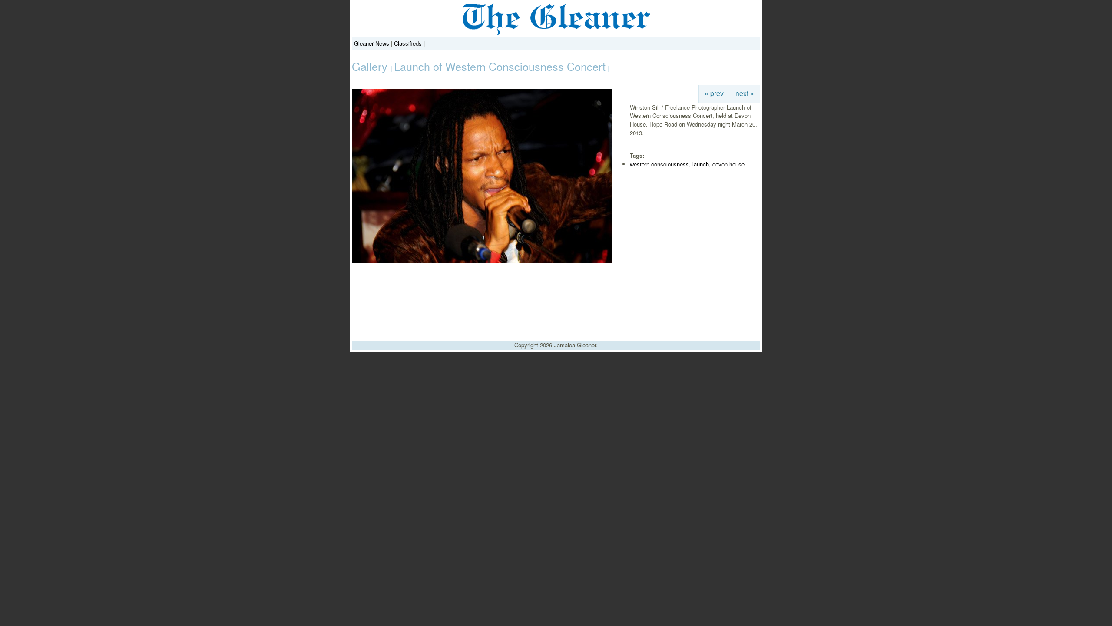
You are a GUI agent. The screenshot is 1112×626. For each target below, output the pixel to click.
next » (744, 93)
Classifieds (408, 43)
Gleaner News (371, 43)
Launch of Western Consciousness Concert (500, 66)
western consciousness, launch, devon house (687, 164)
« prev (714, 93)
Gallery (371, 66)
